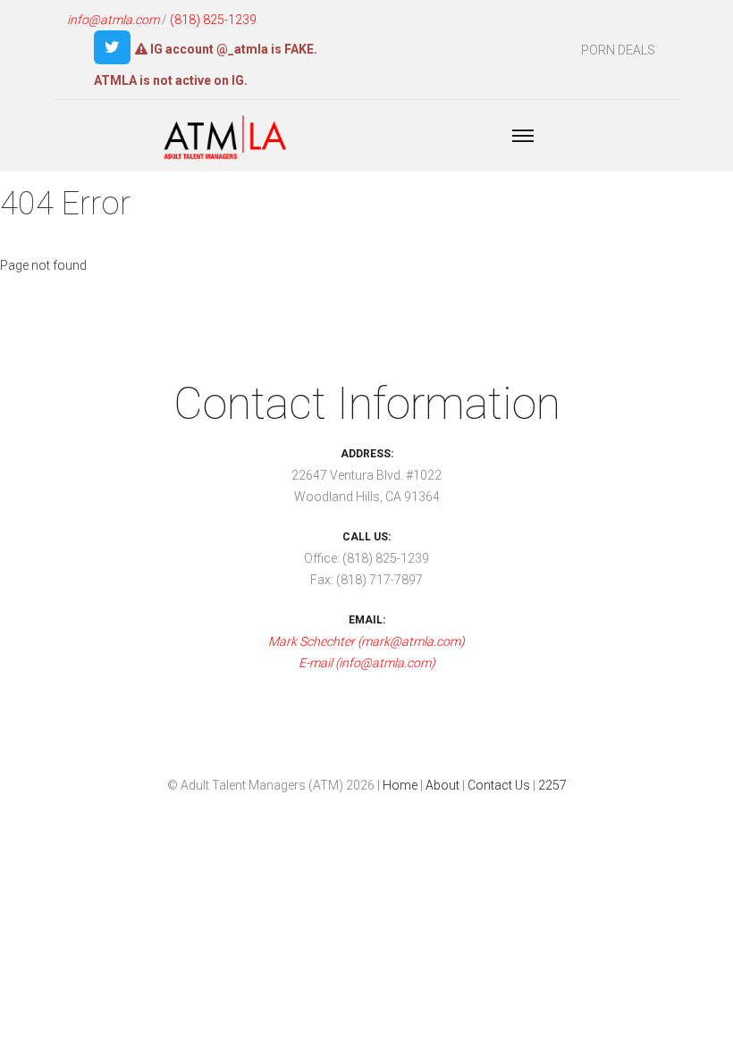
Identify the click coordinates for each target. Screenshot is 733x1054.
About (442, 785)
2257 (552, 785)
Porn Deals (618, 50)
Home (400, 785)
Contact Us (499, 785)
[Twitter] (112, 47)
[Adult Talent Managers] (225, 140)
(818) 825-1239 (213, 20)
